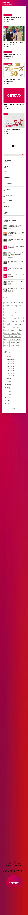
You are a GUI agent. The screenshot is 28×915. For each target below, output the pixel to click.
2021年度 (13, 306)
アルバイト (7, 312)
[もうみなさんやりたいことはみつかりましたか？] (5, 290)
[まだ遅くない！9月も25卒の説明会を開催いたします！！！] (5, 247)
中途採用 (6, 324)
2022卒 (19, 306)
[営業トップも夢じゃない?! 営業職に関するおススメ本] (14, 70)
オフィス (14, 315)
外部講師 (12, 330)
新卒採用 (14, 333)
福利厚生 (13, 342)
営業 (18, 327)
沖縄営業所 (17, 336)
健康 (16, 324)
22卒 (11, 302)
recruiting (7, 15)
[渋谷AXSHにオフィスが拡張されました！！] (5, 240)
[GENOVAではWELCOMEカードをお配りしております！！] (14, 120)
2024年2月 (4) (10, 373)
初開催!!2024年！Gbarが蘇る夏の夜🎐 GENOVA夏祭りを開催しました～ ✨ (16, 254)
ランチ (21, 318)
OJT (14, 309)
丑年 (22, 321)
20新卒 (6, 302)
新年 (19, 333)
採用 (17, 330)
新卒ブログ (7, 333)
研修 (5, 339)
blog (5, 27)
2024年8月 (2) (10, 363)
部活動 (17, 345)
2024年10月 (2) (11, 359)
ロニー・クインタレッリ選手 (11, 321)
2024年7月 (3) (10, 366)
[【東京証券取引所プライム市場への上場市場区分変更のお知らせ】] (5, 234)
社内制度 (19, 339)
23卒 (15, 302)
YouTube (19, 309)
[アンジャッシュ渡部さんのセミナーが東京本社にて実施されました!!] (5, 227)
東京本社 (6, 336)
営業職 (6, 330)
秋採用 (18, 342)
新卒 (21, 330)
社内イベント (12, 339)
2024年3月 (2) (10, 370)
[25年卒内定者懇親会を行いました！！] (5, 262)
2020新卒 (6, 306)
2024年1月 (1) (10, 375)
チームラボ (14, 318)
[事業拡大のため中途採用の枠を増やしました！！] (5, 276)
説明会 (12, 345)
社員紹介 (6, 342)
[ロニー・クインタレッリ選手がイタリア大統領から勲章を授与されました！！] (14, 33)
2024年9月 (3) (10, 361)
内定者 (20, 324)
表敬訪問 (6, 345)
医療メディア (7, 327)
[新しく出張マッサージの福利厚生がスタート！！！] (5, 283)
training (7, 89)
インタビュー (15, 312)
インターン (7, 315)
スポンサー (7, 318)
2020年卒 (21, 302)
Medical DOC (7, 309)
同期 (14, 327)
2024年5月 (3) (10, 368)
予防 (12, 324)
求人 (12, 336)
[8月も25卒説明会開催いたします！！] (5, 269)
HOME (13, 408)
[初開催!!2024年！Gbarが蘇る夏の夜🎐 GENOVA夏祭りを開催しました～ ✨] (5, 254)
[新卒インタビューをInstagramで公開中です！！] (14, 95)
